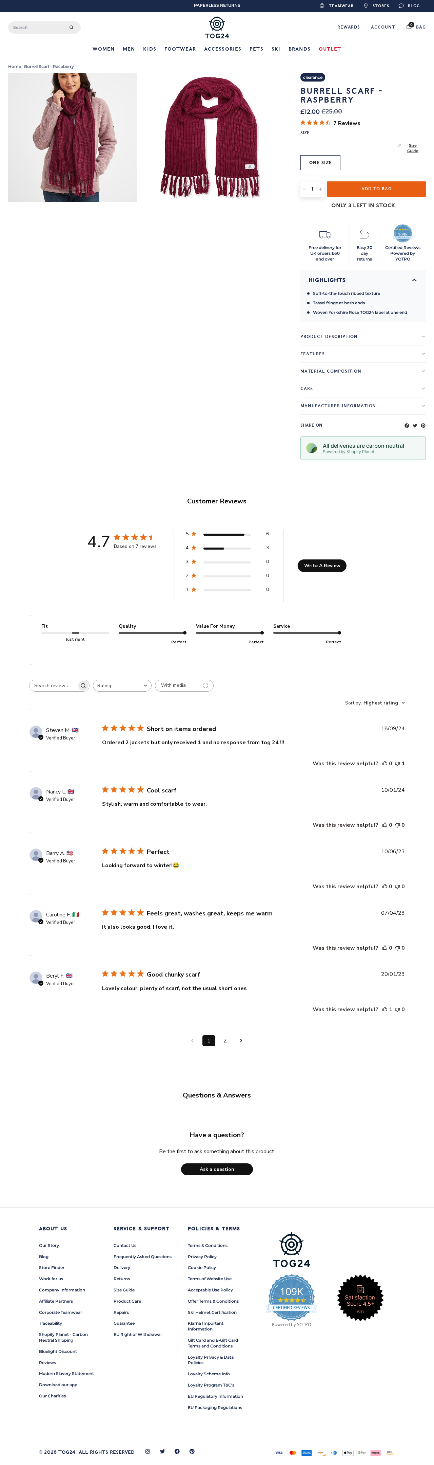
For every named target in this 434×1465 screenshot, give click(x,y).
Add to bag (376, 188)
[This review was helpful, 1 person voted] (384, 1009)
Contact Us (125, 1245)
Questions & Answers (217, 1095)
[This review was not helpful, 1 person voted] (397, 763)
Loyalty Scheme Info (209, 1373)
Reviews (47, 1362)
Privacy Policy (202, 1256)
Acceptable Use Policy (210, 1289)
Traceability (50, 1323)
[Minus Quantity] (304, 189)
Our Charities (52, 1395)
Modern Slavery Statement (66, 1373)
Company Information (62, 1289)
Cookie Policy (202, 1267)
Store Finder (51, 1267)
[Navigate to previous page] (192, 1040)
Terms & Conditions (208, 1245)
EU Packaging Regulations (215, 1407)
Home (14, 66)
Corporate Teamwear (60, 1312)
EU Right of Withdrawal (137, 1334)
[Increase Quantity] (320, 189)
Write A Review (322, 565)
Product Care (127, 1301)
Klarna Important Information (205, 1326)
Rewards (348, 27)
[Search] (71, 27)
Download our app (58, 1384)
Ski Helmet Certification (212, 1312)
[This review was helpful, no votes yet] (384, 763)
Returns (122, 1278)
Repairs (121, 1312)
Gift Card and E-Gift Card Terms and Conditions (213, 1343)
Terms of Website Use (210, 1278)
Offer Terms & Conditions (213, 1301)
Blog (43, 1256)
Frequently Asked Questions (143, 1256)
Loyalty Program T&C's (211, 1385)
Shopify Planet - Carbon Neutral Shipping (63, 1337)
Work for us (51, 1278)
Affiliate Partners (56, 1301)
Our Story (49, 1245)
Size (305, 132)
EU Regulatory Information (215, 1396)
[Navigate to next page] (241, 1040)
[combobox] (44, 27)
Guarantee (124, 1323)
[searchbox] (53, 685)
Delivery (122, 1267)
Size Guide (412, 148)
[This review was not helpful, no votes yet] (397, 825)
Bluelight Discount (58, 1351)
